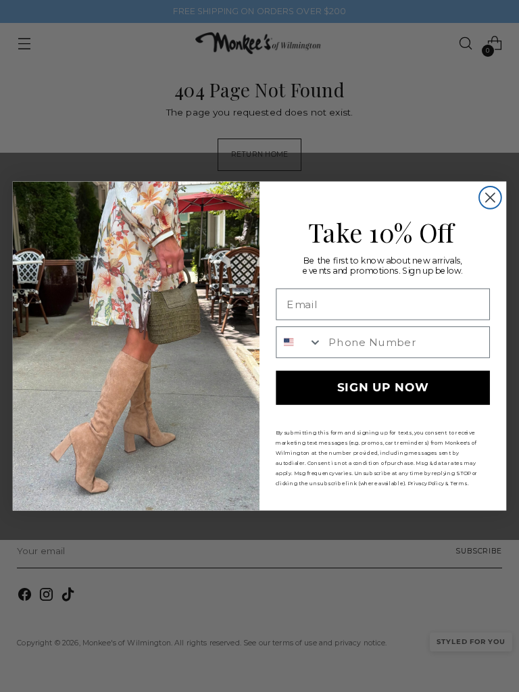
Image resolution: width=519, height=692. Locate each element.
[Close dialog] (490, 198)
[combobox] (299, 342)
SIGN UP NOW (383, 388)
